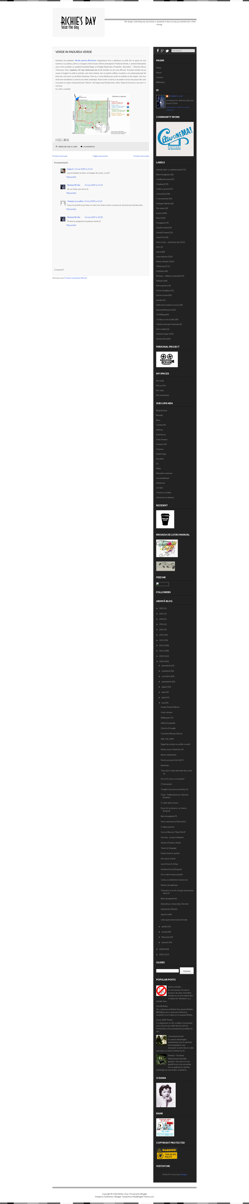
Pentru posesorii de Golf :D (172, 760)
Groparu (159, 449)
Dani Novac (161, 434)
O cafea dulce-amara (169, 803)
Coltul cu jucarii (162, 189)
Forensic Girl (161, 444)
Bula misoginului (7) (169, 816)
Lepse (158, 252)
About (159, 72)
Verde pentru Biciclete (85, 60)
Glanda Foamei (162, 232)
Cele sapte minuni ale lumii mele (174, 920)
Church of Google (168, 728)
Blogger (184, 1174)
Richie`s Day (123, 1194)
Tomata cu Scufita (163, 492)
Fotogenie (160, 223)
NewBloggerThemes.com (143, 1196)
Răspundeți (71, 177)
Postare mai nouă (59, 156)
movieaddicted (162, 478)
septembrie (167, 681)
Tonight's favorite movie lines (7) (174, 789)
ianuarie (165, 942)
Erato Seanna (161, 439)
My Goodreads (162, 395)
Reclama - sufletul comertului (168, 276)
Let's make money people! (172, 874)
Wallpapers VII (167, 718)
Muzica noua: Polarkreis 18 (172, 749)
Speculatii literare (163, 310)
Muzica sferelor (162, 261)
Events (159, 213)
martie (164, 932)
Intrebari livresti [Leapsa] (171, 869)
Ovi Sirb (159, 488)
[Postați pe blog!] (59, 139)
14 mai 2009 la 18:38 (94, 217)
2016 (161, 624)
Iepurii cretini (166, 914)
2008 (161, 949)
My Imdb (160, 381)
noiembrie (166, 671)
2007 (161, 954)
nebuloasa (160, 483)
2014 (161, 635)
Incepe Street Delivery (170, 707)
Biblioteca (160, 82)
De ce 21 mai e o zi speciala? (173, 779)
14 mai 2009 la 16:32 (93, 201)
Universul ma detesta (165, 497)
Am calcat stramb (168, 858)
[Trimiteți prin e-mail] (56, 139)
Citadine (159, 184)
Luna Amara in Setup (169, 864)
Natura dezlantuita (168, 755)
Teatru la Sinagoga (168, 848)
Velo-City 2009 (167, 739)
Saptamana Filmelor (169, 909)
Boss (158, 420)
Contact (159, 77)
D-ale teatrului (162, 198)
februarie (166, 937)
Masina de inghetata (169, 885)
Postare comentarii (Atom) (76, 278)
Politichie (160, 271)
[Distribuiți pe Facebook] (65, 139)
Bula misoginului (163, 174)
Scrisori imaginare (163, 290)
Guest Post (161, 237)
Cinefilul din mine (163, 179)
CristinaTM (161, 425)
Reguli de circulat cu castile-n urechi (175, 744)
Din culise (160, 208)
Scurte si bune (162, 295)
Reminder (165, 765)
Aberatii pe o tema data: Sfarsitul (174, 904)
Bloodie (159, 415)
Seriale (159, 300)
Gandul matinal (162, 227)
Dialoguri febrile (163, 203)
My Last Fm (161, 385)
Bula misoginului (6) (169, 898)
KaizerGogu (161, 454)
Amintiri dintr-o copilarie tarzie (169, 169)
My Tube (160, 390)
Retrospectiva (162, 285)
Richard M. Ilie (73, 185)
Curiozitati (160, 194)
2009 (161, 661)
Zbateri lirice (161, 339)
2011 (161, 651)
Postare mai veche (141, 156)
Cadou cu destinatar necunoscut (174, 880)
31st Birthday (162, 1006)
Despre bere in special (170, 853)
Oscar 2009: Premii (164, 1020)
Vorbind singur (162, 334)
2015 (161, 629)
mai (163, 703)
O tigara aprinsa (167, 827)
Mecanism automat (164, 473)
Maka (158, 468)
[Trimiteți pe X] (62, 139)
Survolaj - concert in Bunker (172, 837)
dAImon (159, 430)
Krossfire (160, 459)
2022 (161, 608)
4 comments (89, 147)
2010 (161, 656)
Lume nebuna (161, 256)
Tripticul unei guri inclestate (167, 324)
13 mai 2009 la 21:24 (83, 169)
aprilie (164, 926)
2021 (161, 614)
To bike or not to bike (165, 319)
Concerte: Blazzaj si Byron (171, 733)
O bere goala (166, 784)
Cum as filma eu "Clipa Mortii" (173, 832)
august (165, 687)
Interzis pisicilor (174, 987)
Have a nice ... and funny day (168, 242)
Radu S (70, 169)
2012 (161, 645)
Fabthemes (108, 1196)
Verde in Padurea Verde (73, 52)
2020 (161, 619)
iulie (163, 692)
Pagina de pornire (100, 156)
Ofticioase (160, 266)
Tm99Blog (160, 314)
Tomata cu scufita (75, 201)
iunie (164, 697)
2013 (161, 640)
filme (158, 218)
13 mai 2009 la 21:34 (94, 185)
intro (158, 247)
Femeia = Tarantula (176, 1055)
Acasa (158, 67)
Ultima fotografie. (168, 723)
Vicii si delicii (161, 329)
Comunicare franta (176, 1036)
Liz (157, 463)
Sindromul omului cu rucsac (167, 305)
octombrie (166, 676)
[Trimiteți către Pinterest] (67, 139)
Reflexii (159, 281)
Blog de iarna (161, 410)
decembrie (166, 665)
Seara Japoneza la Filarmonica (173, 821)
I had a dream (166, 712)
